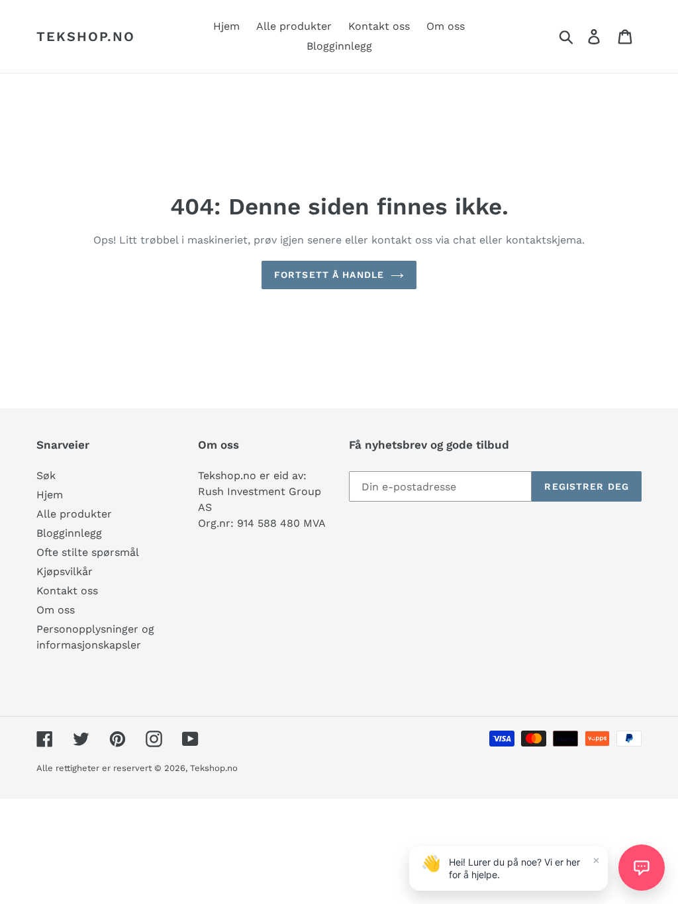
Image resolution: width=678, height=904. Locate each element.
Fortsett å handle (329, 274)
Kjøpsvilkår (64, 571)
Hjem (49, 494)
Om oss (55, 610)
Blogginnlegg (69, 533)
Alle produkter (74, 514)
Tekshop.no (85, 36)
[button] (641, 867)
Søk (46, 475)
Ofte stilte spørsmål (87, 552)
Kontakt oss (67, 590)
